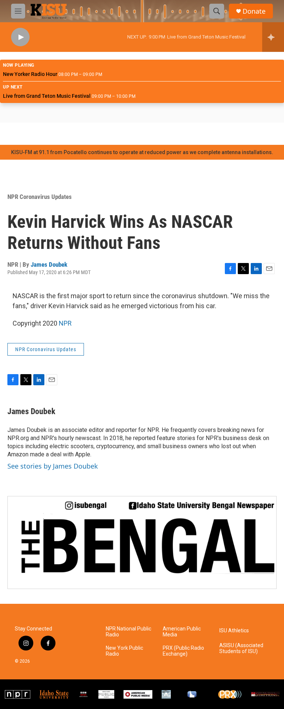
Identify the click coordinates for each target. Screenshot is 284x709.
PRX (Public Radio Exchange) (183, 651)
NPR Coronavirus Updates (39, 196)
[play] (20, 37)
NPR (65, 323)
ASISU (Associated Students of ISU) (241, 648)
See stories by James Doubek (52, 466)
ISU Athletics (234, 630)
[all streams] (273, 37)
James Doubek (49, 264)
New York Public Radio (124, 651)
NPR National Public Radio (128, 632)
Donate (254, 11)
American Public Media (182, 632)
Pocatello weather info (118, 134)
